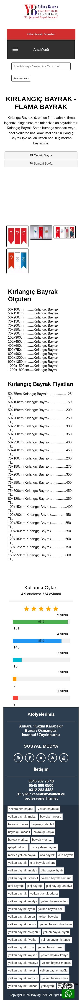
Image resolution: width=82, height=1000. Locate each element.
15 (15, 666)
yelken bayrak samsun (56, 878)
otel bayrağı (16, 886)
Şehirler (41, 25)
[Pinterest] (52, 758)
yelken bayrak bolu (50, 909)
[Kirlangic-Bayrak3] (17, 261)
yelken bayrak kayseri (22, 955)
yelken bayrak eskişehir (23, 932)
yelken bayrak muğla (53, 970)
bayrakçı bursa (18, 824)
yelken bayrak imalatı (22, 816)
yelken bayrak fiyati (56, 932)
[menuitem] (21, 809)
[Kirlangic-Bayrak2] (41, 232)
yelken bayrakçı (48, 809)
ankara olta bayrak (21, 809)
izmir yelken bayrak (43, 847)
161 (16, 628)
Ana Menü (41, 49)
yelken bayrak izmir (21, 947)
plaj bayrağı (35, 886)
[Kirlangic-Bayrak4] (17, 236)
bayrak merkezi (18, 839)
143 (16, 647)
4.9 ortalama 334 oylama (41, 594)
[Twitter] (41, 758)
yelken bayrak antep (54, 901)
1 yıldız (63, 691)
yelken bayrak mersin (22, 970)
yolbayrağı (48, 986)
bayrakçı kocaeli (19, 832)
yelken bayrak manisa (56, 962)
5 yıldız (63, 615)
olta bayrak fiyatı (52, 870)
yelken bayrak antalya (22, 870)
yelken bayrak (17, 862)
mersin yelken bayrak (22, 855)
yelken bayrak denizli (22, 924)
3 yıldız (63, 653)
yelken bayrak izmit (50, 947)
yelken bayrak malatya (23, 962)
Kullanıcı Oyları (41, 587)
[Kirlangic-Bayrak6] (65, 232)
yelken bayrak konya (54, 955)
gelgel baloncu (17, 847)
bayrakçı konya (43, 832)
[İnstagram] (18, 758)
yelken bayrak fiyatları (22, 939)
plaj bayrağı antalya (59, 886)
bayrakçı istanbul (42, 824)
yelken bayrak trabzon (22, 986)
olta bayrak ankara (42, 862)
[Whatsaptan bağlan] (68, 994)
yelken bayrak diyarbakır (56, 924)
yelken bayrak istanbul (23, 878)
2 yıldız (63, 672)
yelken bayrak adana (44, 893)
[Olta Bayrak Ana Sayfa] (41, 11)
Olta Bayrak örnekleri (41, 34)
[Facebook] (29, 758)
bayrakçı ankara (50, 816)
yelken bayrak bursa (21, 916)
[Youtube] (64, 758)
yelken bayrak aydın (21, 909)
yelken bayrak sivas (55, 978)
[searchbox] (41, 66)
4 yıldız (63, 634)
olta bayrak (47, 855)
